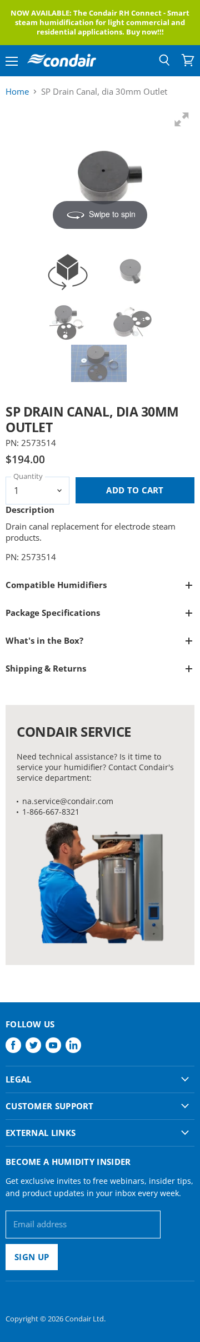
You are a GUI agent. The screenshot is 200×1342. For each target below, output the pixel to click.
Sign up (31, 1256)
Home (17, 91)
